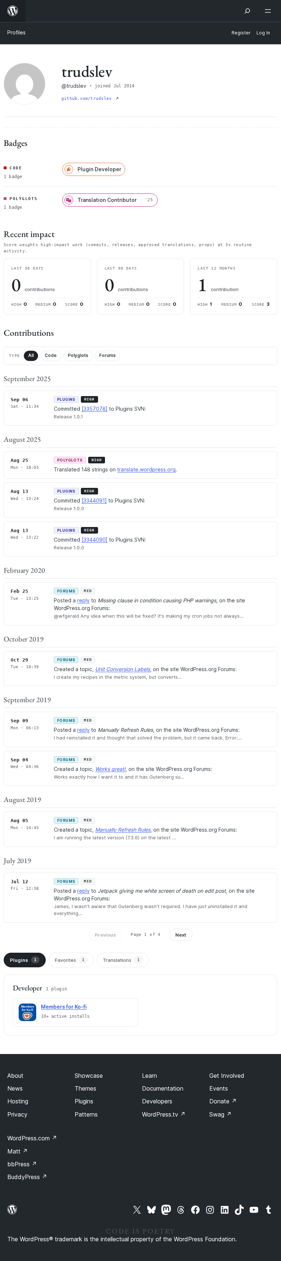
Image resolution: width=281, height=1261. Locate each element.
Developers (157, 1101)
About (15, 1075)
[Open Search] (247, 11)
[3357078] (95, 409)
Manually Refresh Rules (122, 830)
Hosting (17, 1101)
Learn (149, 1075)
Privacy (17, 1114)
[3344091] (94, 500)
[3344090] (95, 540)
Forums (107, 355)
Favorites (70, 960)
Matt (17, 1151)
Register (241, 32)
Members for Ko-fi (64, 1007)
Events (218, 1088)
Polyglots (78, 355)
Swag (220, 1114)
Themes (85, 1088)
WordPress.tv (164, 1114)
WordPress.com (32, 1138)
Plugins (23, 960)
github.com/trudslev (87, 98)
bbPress (22, 1164)
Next (180, 935)
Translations (121, 960)
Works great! (110, 769)
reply (83, 600)
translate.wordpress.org (146, 469)
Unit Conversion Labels (122, 669)
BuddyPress (27, 1177)
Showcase (89, 1075)
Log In (263, 32)
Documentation (162, 1088)
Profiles (16, 32)
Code (51, 355)
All (31, 355)
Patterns (86, 1114)
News (15, 1088)
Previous (105, 935)
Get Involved (226, 1075)
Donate (223, 1101)
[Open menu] (269, 11)
